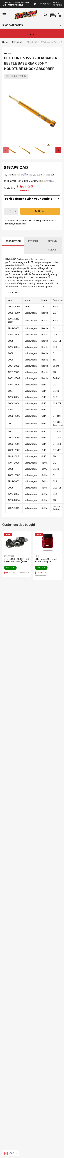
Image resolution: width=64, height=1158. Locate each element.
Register (57, 5)
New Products (48, 220)
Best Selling (34, 220)
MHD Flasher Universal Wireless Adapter (46, 560)
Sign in (56, 3)
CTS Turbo (9, 556)
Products (8, 223)
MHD (37, 556)
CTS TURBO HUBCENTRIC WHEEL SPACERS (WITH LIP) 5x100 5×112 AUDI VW (16, 563)
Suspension (20, 223)
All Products (21, 220)
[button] (53, 15)
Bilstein (7, 53)
